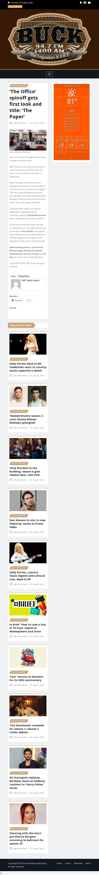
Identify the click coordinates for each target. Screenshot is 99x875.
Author (13, 276)
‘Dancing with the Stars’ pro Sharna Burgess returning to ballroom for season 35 (26, 838)
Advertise (78, 863)
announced (31, 166)
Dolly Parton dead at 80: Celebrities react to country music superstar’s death (27, 367)
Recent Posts (24, 276)
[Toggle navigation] (49, 74)
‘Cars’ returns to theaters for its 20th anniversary (26, 678)
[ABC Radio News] (16, 284)
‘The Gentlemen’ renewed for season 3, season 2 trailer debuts (26, 728)
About (88, 863)
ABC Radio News (21, 123)
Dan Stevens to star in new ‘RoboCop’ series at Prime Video (27, 523)
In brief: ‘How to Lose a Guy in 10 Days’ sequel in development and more (27, 628)
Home (59, 863)
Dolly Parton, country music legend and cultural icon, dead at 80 (27, 575)
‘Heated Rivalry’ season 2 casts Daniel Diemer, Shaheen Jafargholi (26, 419)
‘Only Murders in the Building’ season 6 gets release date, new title (24, 471)
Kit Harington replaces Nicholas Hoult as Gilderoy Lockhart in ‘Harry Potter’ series (27, 783)
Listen (68, 863)
